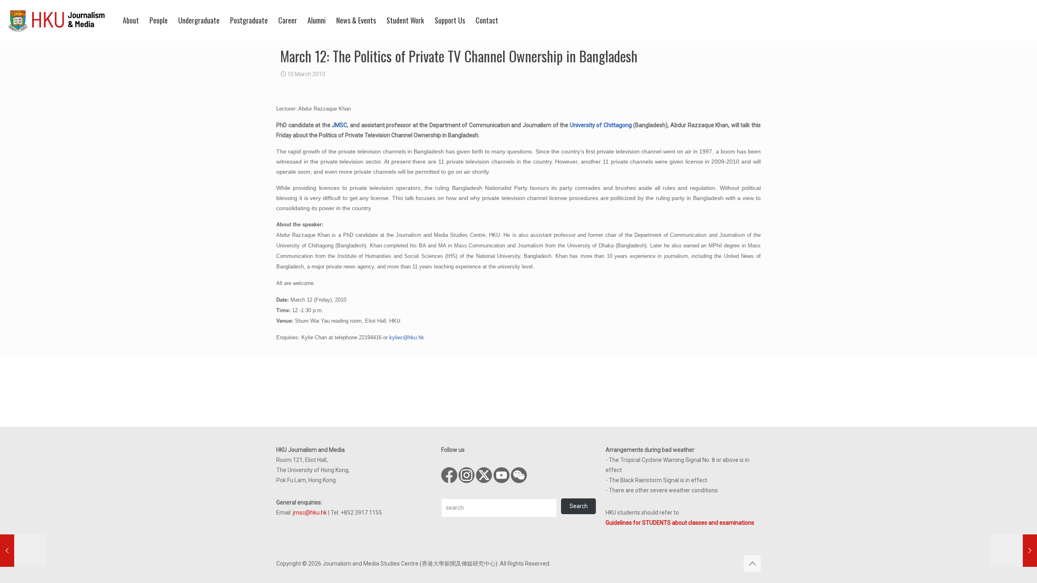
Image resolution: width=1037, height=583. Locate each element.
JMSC (339, 125)
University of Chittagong (601, 125)
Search (579, 506)
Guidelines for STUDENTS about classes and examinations (680, 522)
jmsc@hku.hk (310, 512)
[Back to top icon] (752, 563)
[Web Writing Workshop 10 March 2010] (23, 550)
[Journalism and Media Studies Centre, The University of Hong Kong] (56, 20)
